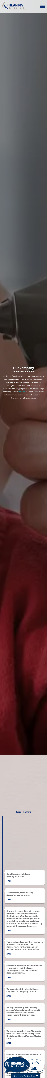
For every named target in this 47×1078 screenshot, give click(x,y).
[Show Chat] (36, 1076)
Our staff (21, 392)
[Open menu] (42, 6)
